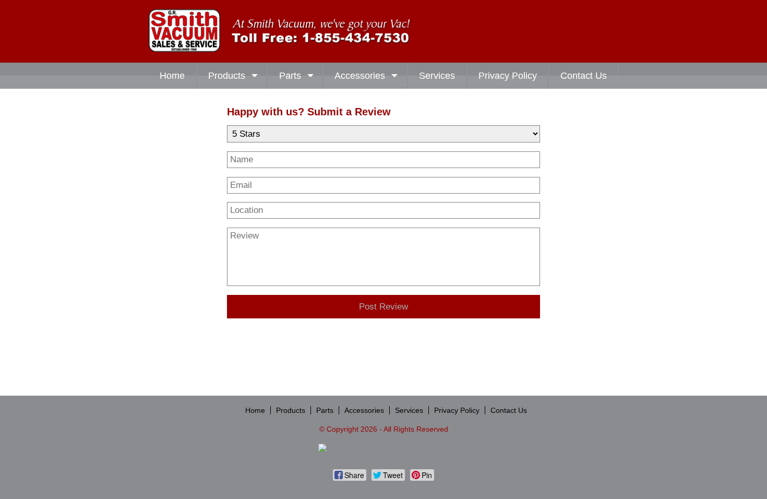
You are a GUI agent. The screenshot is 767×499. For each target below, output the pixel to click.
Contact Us (583, 75)
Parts (290, 75)
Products (226, 75)
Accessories (359, 75)
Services (437, 75)
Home (172, 75)
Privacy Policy (507, 75)
